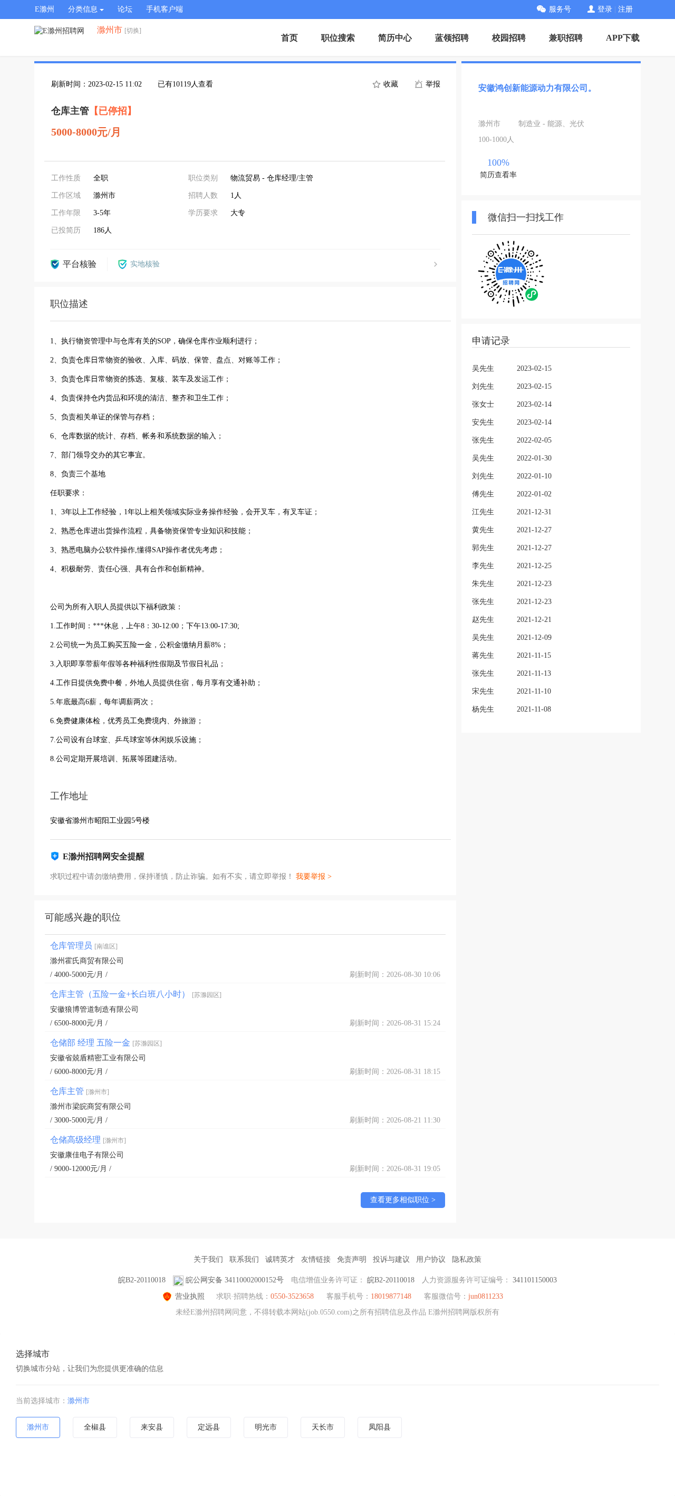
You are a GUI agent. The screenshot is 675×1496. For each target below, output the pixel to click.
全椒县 (95, 1427)
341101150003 (535, 1280)
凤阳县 (380, 1427)
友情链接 (316, 1259)
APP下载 (623, 37)
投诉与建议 (391, 1259)
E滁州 (44, 9)
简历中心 (395, 37)
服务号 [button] (560, 9)
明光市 (266, 1427)
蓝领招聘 (452, 37)
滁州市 (79, 1401)
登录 (604, 9)
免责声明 (352, 1259)
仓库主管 (79, 1091)
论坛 (125, 9)
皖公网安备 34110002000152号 (235, 1280)
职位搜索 (338, 37)
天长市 (323, 1427)
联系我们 (244, 1259)
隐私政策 (466, 1259)
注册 (625, 9)
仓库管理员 (84, 945)
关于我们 (208, 1259)
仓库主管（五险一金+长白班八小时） (135, 994)
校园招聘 (509, 37)
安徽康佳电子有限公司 (87, 1155)
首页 (289, 37)
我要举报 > (314, 876)
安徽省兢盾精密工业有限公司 (98, 1058)
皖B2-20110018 (142, 1280)
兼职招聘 (566, 37)
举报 (431, 84)
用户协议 (431, 1259)
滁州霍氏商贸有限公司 (87, 961)
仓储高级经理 (88, 1139)
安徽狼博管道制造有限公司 (94, 1009)
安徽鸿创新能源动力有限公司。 (537, 87)
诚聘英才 (280, 1259)
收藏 (389, 84)
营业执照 (190, 1296)
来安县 (152, 1427)
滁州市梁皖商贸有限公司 (90, 1106)
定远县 (209, 1427)
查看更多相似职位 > (403, 1200)
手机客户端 (164, 9)
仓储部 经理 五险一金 (106, 1042)
